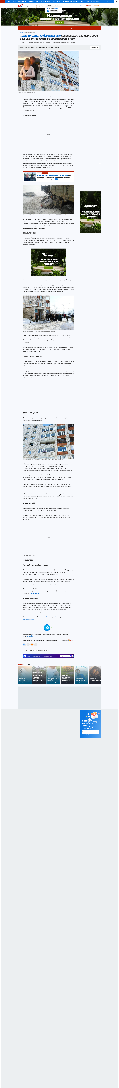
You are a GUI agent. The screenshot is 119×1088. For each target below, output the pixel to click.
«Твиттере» (64, 617)
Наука (82, 1)
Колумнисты (95, 1)
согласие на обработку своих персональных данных (89, 735)
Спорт (87, 1)
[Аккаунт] (116, 1)
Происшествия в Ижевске (43, 650)
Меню (2, 1)
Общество (39, 1)
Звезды (59, 1)
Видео (14, 1)
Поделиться (95, 47)
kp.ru (71, 640)
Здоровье (66, 1)
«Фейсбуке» (56, 617)
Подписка (96, 5)
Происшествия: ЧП (32, 650)
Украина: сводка (48, 28)
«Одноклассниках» (29, 619)
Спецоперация (22, 1)
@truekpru (30, 636)
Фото (9, 1)
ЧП (26, 650)
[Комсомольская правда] (26, 5)
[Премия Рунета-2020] (39, 5)
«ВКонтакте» (48, 617)
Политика (31, 1)
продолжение (35, 593)
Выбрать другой (53, 10)
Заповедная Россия (73, 28)
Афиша (89, 28)
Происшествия (82, 28)
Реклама (88, 5)
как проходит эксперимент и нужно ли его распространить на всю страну (54, 177)
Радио (81, 5)
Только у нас (34, 28)
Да (48, 10)
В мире (53, 1)
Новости (27, 28)
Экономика (46, 1)
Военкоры (40, 28)
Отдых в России (63, 28)
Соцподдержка (74, 1)
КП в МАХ (56, 28)
